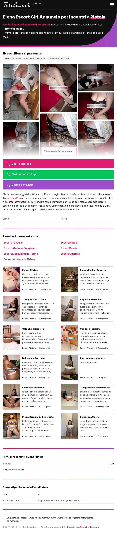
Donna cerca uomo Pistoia (19, 259)
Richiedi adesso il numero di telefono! (26, 24)
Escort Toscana (13, 242)
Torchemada (17, 4)
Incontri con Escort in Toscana (83, 527)
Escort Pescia (69, 248)
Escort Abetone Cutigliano (19, 248)
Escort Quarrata (70, 253)
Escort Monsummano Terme (21, 253)
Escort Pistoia (69, 242)
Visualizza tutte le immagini (58, 151)
